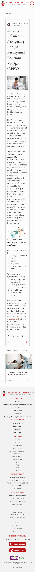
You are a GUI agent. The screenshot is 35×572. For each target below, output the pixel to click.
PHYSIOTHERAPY (17, 448)
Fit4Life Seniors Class (17, 496)
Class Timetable (17, 504)
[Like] (11, 544)
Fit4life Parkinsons (17, 501)
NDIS (17, 462)
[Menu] (32, 3)
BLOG (18, 468)
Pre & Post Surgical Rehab (17, 483)
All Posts (8, 13)
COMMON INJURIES (17, 459)
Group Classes (17, 492)
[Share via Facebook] (8, 336)
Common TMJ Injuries (17, 518)
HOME (17, 440)
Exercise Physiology (17, 536)
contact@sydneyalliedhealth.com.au (17, 405)
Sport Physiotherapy (17, 477)
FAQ (17, 465)
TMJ (17, 508)
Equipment (17, 489)
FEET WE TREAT (17, 526)
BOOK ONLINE (19, 544)
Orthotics (17, 531)
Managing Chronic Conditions (17, 539)
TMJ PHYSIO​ (17, 445)
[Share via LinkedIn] (18, 336)
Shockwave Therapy (17, 480)
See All (25, 350)
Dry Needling (17, 486)
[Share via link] (22, 336)
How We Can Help (17, 515)
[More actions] (26, 24)
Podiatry (17, 522)
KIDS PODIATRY (17, 528)
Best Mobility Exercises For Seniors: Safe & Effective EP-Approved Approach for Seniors (18, 373)
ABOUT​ (17, 443)
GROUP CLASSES (18, 457)
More (16, 13)
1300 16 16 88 (19, 550)
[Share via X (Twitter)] (13, 336)
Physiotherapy (17, 474)
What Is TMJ (17, 512)
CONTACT (17, 471)
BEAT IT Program (17, 499)
